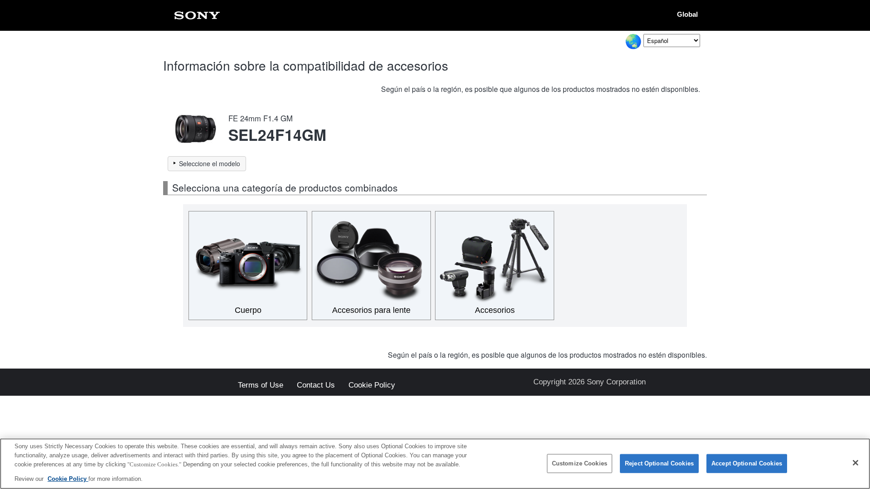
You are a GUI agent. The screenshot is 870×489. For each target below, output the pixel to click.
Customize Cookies (579, 463)
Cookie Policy (371, 385)
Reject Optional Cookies (659, 463)
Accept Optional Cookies (746, 463)
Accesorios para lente (371, 310)
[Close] (855, 463)
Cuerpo (248, 310)
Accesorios (495, 310)
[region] (435, 463)
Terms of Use (260, 385)
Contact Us (316, 385)
